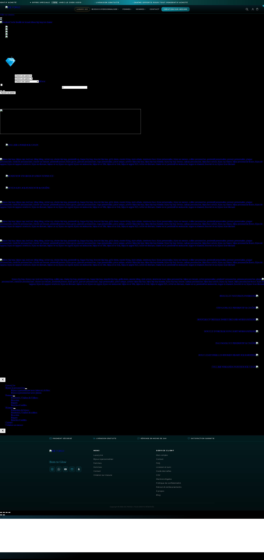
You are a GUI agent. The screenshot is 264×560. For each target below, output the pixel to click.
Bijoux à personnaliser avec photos (26, 393)
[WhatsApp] (59, 469)
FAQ (158, 463)
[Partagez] (7, 512)
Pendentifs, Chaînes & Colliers (24, 398)
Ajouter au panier (8, 93)
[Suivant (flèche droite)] (4, 514)
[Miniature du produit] (1, 17)
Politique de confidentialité (168, 483)
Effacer (42, 81)
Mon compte (162, 455)
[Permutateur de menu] (26, 388)
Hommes (141, 9)
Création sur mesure (103, 475)
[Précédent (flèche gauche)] (1, 514)
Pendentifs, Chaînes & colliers (24, 412)
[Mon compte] (252, 9)
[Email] (72, 469)
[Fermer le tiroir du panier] (3, 431)
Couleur (7, 75)
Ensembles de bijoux (20, 410)
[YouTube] (65, 469)
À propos (160, 491)
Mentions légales (164, 479)
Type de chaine (7, 81)
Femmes (127, 9)
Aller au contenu (7, 14)
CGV (158, 475)
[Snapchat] (78, 469)
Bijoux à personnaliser (105, 9)
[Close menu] (3, 380)
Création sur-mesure (175, 9)
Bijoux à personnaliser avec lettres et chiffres (30, 390)
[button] (1, 20)
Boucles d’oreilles (19, 405)
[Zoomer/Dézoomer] (1, 512)
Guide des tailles (163, 471)
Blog (158, 495)
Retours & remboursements (168, 487)
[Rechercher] (247, 9)
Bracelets (15, 400)
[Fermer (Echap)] (9, 512)
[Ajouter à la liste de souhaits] (1, 85)
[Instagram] (52, 469)
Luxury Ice (82, 9)
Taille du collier (7, 78)
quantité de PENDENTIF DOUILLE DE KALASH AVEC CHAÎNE (30, 87)
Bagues (14, 403)
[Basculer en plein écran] (4, 512)
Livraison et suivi (163, 467)
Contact (155, 9)
